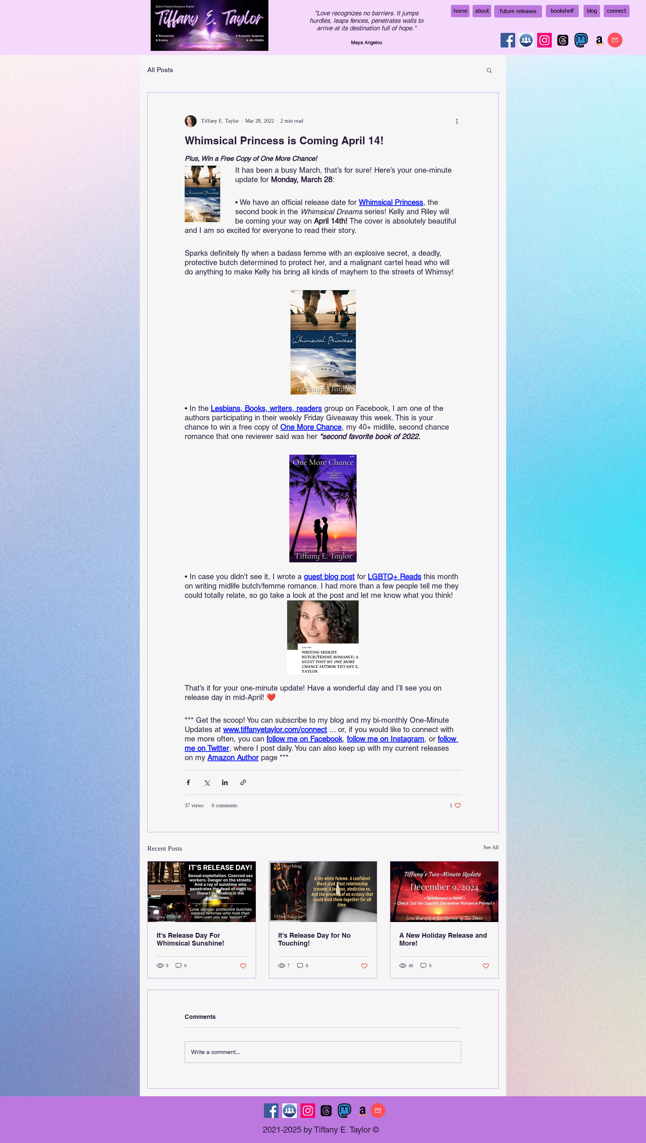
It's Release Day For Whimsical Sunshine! (190, 939)
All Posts (160, 70)
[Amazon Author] (599, 40)
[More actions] (456, 121)
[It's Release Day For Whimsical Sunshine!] (202, 891)
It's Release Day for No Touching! (314, 939)
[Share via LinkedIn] (224, 782)
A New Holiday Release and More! (443, 939)
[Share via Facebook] (188, 782)
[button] (489, 70)
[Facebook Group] (526, 40)
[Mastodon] (581, 40)
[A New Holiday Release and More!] (444, 891)
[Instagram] (544, 40)
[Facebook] (508, 40)
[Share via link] (243, 782)
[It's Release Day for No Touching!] (323, 891)
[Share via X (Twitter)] (206, 782)
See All (491, 847)
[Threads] (563, 40)
